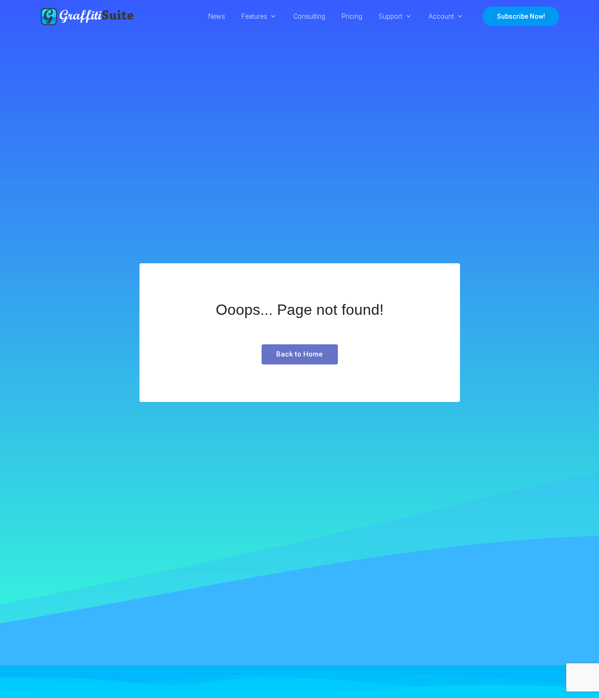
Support (390, 16)
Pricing (352, 16)
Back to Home (299, 354)
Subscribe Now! (521, 16)
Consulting (309, 16)
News (216, 16)
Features (254, 16)
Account (441, 16)
